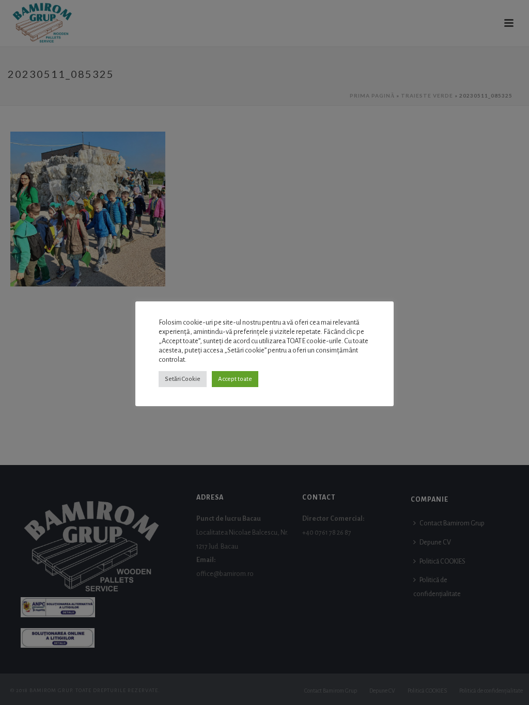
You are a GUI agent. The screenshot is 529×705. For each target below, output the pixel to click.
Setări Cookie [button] (182, 379)
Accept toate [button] (235, 379)
